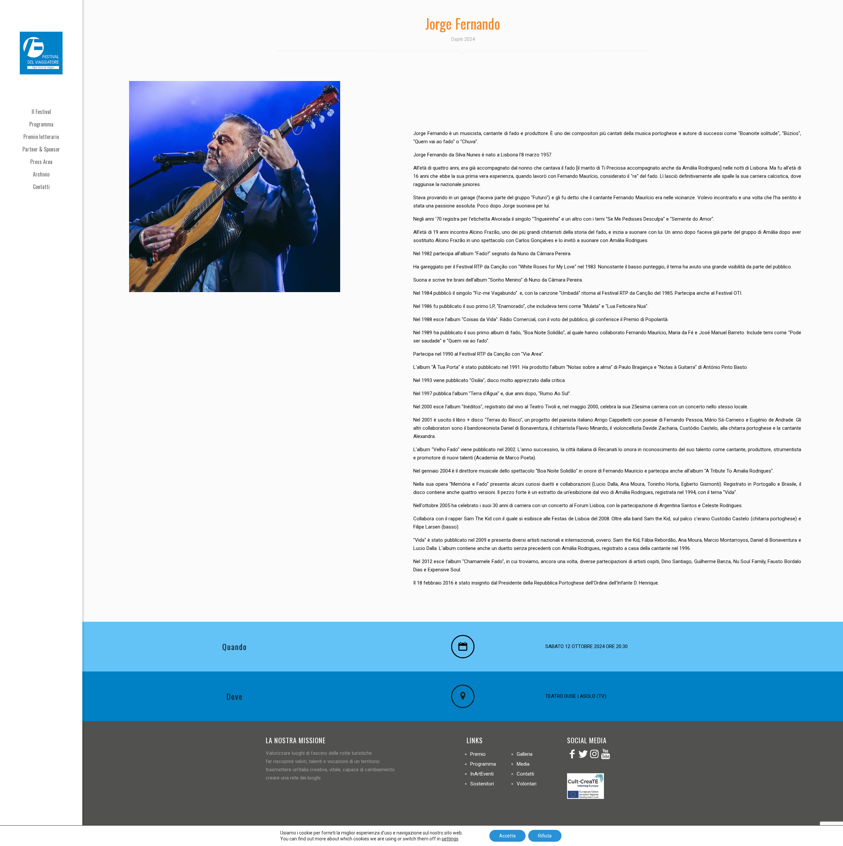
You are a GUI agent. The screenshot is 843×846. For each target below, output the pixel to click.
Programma (483, 764)
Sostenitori (482, 784)
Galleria (524, 754)
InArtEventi (482, 774)
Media (523, 764)
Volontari (526, 784)
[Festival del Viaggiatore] (41, 52)
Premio (478, 754)
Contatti (525, 774)
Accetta (507, 835)
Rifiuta (545, 835)
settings (450, 838)
